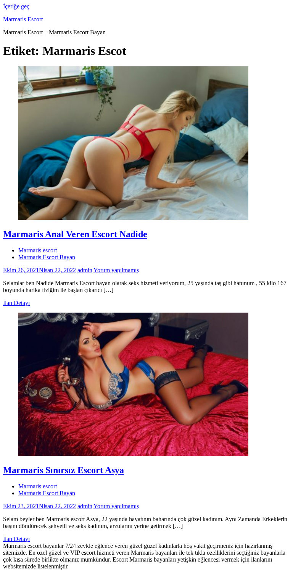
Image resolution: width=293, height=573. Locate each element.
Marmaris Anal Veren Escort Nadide (75, 234)
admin (84, 270)
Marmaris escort (37, 250)
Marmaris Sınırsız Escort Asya (63, 470)
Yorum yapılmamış (116, 270)
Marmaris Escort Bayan (46, 257)
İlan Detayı (16, 303)
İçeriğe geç (16, 6)
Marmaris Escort (23, 19)
